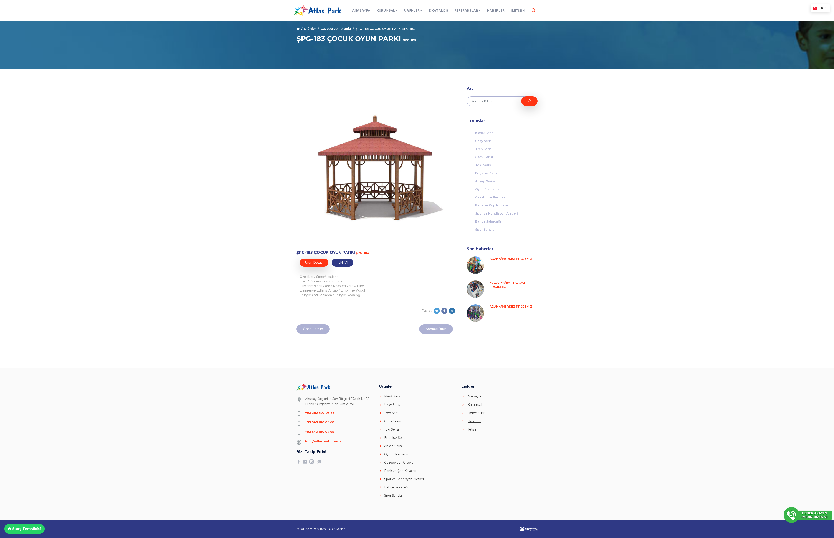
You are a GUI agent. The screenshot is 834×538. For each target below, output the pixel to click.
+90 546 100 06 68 (319, 422)
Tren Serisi (483, 149)
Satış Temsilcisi (26, 529)
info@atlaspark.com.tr (323, 441)
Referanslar (466, 10)
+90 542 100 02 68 (319, 432)
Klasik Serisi (484, 133)
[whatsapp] (320, 461)
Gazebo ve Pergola (336, 29)
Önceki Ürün (313, 329)
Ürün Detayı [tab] (314, 263)
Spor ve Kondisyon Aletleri (496, 213)
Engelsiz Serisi (486, 173)
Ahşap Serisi (485, 181)
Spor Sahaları (486, 229)
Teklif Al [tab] (342, 263)
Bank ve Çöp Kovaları (492, 205)
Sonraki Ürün (436, 329)
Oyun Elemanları (488, 189)
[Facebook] (299, 461)
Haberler (496, 10)
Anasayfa (361, 10)
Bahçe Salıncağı (488, 221)
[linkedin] (306, 461)
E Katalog (438, 10)
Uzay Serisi (484, 141)
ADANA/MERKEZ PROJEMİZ (511, 259)
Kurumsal (386, 10)
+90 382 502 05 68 (319, 413)
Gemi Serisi (484, 157)
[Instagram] (312, 461)
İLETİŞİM (518, 10)
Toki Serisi (483, 165)
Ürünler (412, 10)
